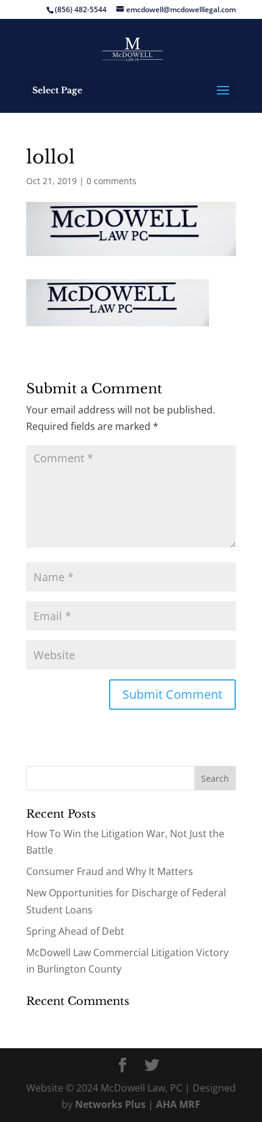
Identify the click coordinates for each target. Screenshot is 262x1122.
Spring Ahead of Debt (75, 931)
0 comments (111, 181)
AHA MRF (178, 1104)
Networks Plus (110, 1104)
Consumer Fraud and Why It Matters (109, 871)
